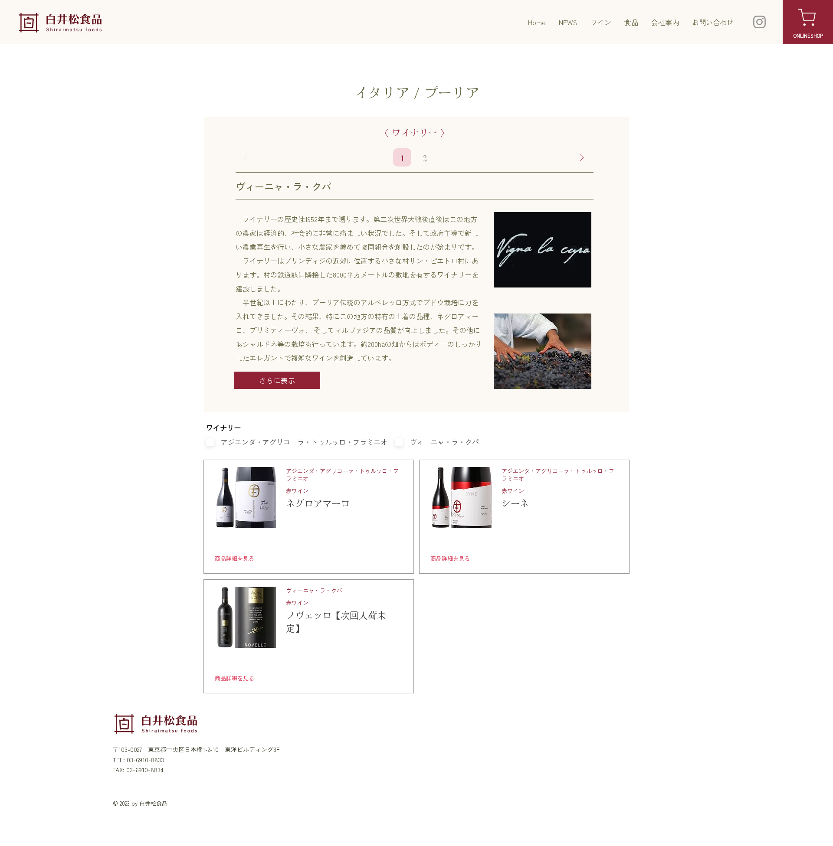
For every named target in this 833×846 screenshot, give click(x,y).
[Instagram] (759, 21)
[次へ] (582, 157)
